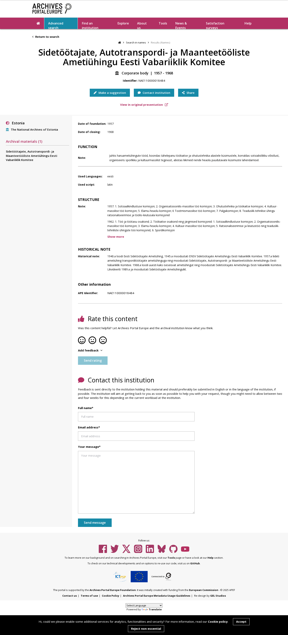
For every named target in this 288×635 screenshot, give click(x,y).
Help (210, 557)
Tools (163, 23)
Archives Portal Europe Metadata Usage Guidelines (156, 595)
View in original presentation (142, 105)
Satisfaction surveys (215, 25)
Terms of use (89, 595)
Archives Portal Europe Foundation (113, 590)
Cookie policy (218, 621)
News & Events (181, 25)
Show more (115, 236)
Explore (123, 23)
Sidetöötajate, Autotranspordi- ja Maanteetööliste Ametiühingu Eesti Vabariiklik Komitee (31, 155)
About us (142, 25)
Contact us (69, 595)
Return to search (46, 37)
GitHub (195, 563)
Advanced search (55, 25)
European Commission (203, 590)
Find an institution (90, 25)
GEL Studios (218, 595)
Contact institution (156, 93)
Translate (155, 609)
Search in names (136, 42)
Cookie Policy (110, 595)
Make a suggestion (112, 93)
